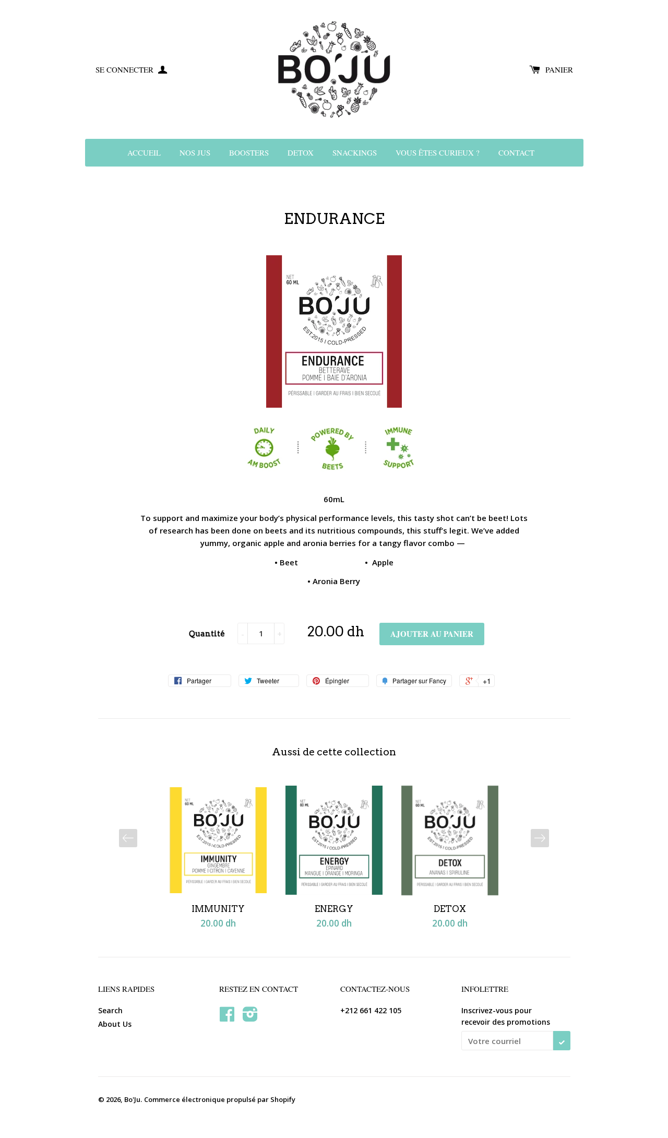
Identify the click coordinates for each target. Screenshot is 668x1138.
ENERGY (334, 909)
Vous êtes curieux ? (438, 152)
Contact (516, 152)
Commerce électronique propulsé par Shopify (219, 1099)
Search (110, 1010)
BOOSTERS (249, 152)
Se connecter (126, 69)
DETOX (450, 909)
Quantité (207, 633)
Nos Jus (195, 152)
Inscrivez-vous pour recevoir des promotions (505, 1016)
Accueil (144, 152)
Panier (559, 69)
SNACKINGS (354, 152)
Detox (301, 152)
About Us (115, 1024)
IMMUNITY (218, 909)
